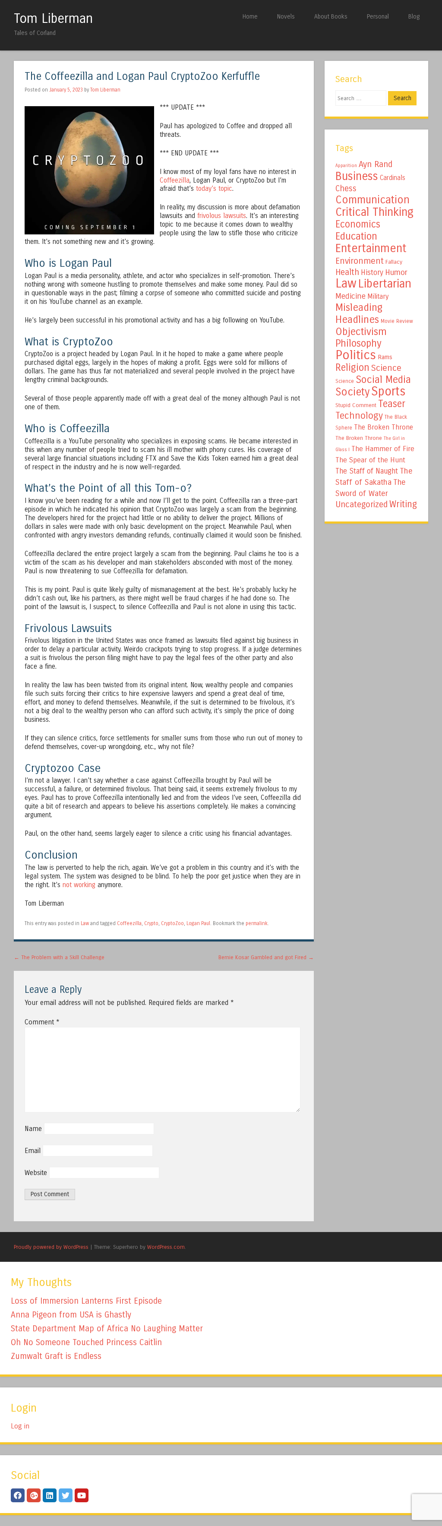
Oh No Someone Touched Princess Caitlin (86, 1342)
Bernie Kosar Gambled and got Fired (266, 957)
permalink (257, 923)
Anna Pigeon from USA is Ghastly (71, 1315)
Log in (20, 1426)
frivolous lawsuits (221, 216)
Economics (357, 224)
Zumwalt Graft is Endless (56, 1356)
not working (79, 885)
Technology (359, 415)
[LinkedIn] (50, 1495)
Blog (414, 16)
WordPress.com (166, 1247)
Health (347, 272)
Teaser (391, 404)
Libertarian (384, 284)
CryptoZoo (172, 923)
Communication (372, 199)
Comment (42, 1022)
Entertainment (371, 248)
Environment (359, 261)
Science (386, 368)
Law (85, 923)
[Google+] (34, 1495)
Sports (388, 391)
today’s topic (214, 189)
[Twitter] (66, 1495)
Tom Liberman (53, 18)
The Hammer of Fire (382, 449)
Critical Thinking (374, 212)
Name (33, 1129)
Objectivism (361, 331)
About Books (330, 16)
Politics (355, 355)
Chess (346, 188)
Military (377, 296)
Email (33, 1151)
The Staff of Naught (366, 471)
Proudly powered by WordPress (51, 1247)
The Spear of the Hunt (370, 460)
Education (356, 236)
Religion (352, 367)
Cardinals (392, 178)
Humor (396, 272)
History (372, 272)
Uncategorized (361, 504)
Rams (385, 357)
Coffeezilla (174, 180)
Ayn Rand (375, 164)
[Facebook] (18, 1495)
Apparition (346, 165)
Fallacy (393, 262)
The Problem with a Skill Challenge (59, 957)
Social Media (383, 379)
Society (352, 391)
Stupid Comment (355, 405)
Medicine (350, 296)
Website (36, 1173)
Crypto (151, 923)
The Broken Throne (383, 427)
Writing (403, 504)
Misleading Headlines (358, 313)
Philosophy (358, 343)
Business (356, 176)
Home (250, 16)
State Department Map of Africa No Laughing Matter (107, 1328)
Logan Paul (198, 923)
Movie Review (397, 321)
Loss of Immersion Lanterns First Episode (86, 1301)
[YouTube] (81, 1495)
